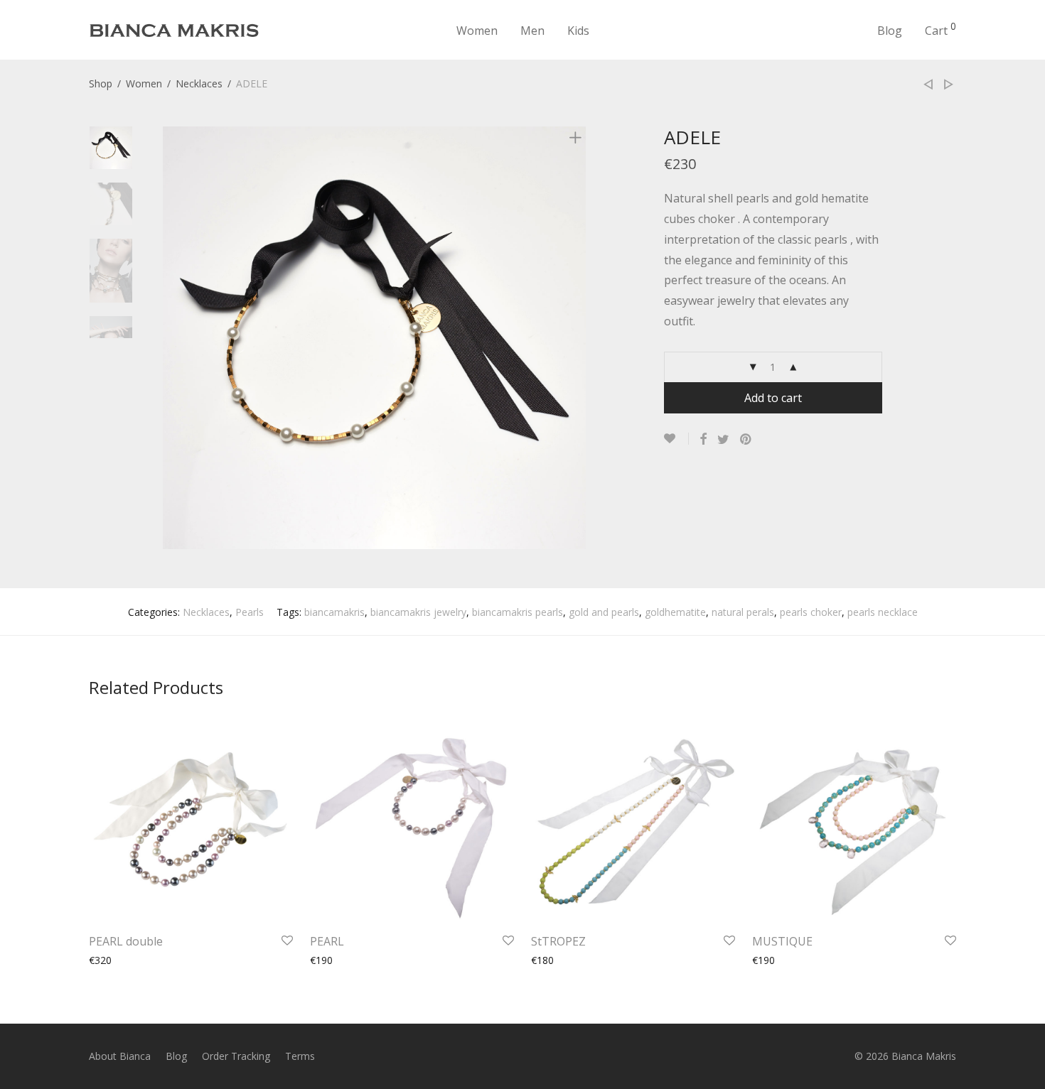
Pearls (249, 612)
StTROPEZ (558, 941)
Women (477, 30)
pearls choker (811, 612)
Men (532, 30)
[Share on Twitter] (723, 439)
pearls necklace (882, 612)
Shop (100, 83)
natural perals (743, 612)
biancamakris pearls (517, 612)
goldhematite (675, 612)
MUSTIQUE (782, 941)
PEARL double (126, 941)
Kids (578, 30)
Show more (108, 960)
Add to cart (773, 398)
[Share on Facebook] (703, 439)
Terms (300, 1056)
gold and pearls (604, 612)
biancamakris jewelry (418, 612)
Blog (889, 30)
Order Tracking (236, 1056)
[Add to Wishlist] (676, 439)
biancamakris (334, 612)
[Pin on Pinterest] (746, 439)
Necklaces (199, 83)
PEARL (327, 941)
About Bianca (120, 1056)
